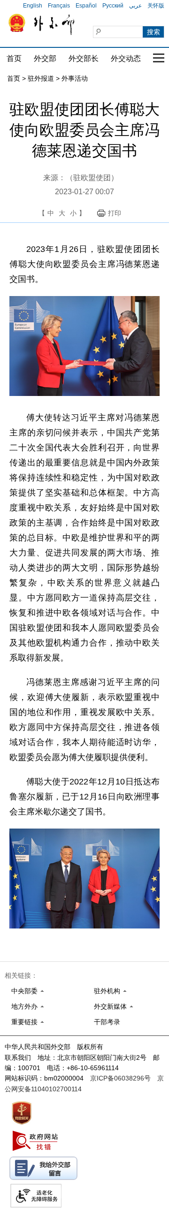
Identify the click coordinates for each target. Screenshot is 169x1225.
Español (86, 5)
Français (59, 5)
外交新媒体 (110, 1006)
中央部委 (24, 991)
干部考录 (107, 1022)
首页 (14, 58)
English (32, 5)
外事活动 (74, 78)
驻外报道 (41, 78)
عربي (135, 5)
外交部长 (84, 58)
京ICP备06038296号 (120, 1078)
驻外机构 (107, 991)
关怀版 (155, 5)
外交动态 (126, 58)
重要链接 (24, 1022)
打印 (114, 213)
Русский (112, 5)
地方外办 (24, 1006)
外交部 (45, 58)
